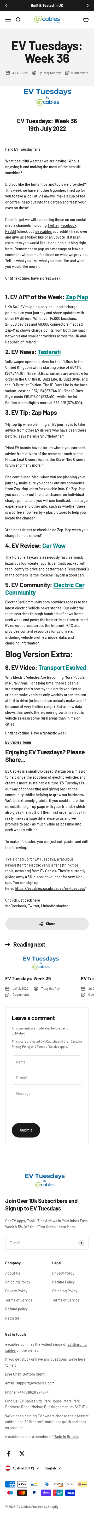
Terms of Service (48, 1046)
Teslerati (49, 351)
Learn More (66, 1227)
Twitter (53, 225)
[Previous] (6, 5)
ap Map (78, 297)
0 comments (79, 73)
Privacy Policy (21, 1046)
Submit (26, 1130)
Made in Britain (66, 1436)
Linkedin (48, 906)
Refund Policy (63, 1282)
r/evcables (43, 231)
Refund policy (16, 1309)
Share (50, 923)
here (9, 249)
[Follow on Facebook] (8, 1453)
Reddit (10, 231)
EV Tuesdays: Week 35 (28, 978)
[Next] (88, 5)
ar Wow (54, 545)
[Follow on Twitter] (22, 1453)
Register (12, 1318)
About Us (12, 1273)
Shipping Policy (17, 1282)
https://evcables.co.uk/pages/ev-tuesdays (50, 888)
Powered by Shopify (44, 1506)
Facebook (68, 225)
